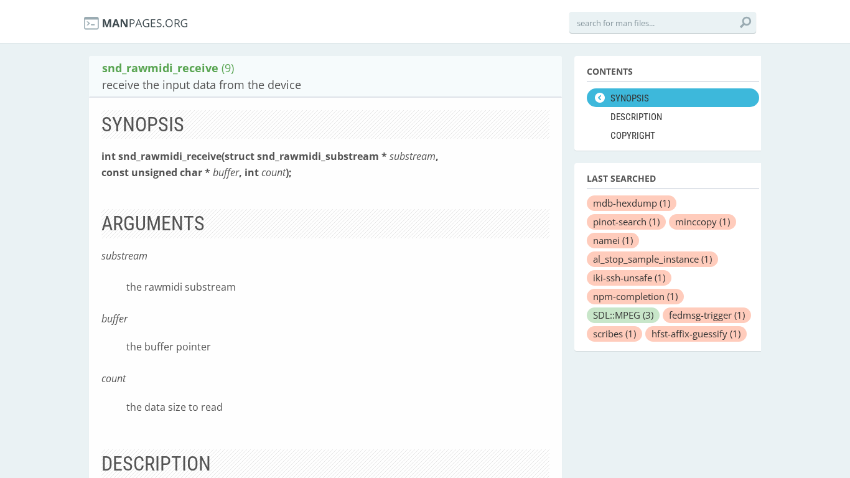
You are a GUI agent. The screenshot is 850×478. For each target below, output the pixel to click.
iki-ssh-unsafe (629, 277)
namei (613, 240)
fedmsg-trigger (707, 315)
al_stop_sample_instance (652, 259)
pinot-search (626, 221)
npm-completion (635, 296)
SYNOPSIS (629, 98)
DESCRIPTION (636, 117)
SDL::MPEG (623, 315)
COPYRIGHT (632, 135)
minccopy (702, 221)
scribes (614, 333)
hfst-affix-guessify (696, 333)
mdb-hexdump (631, 203)
